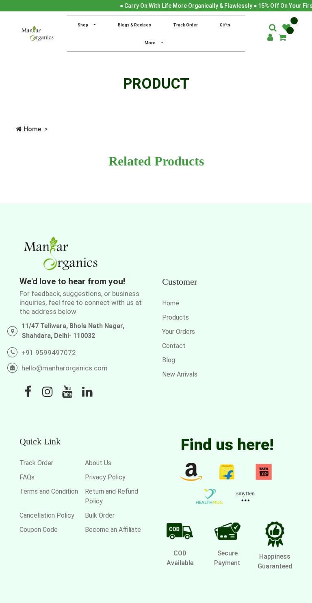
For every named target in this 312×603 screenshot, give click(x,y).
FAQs (27, 477)
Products (175, 317)
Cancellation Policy (47, 515)
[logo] (37, 33)
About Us (98, 463)
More (150, 43)
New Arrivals (179, 374)
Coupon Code (39, 529)
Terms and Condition (49, 491)
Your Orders (178, 331)
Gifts (225, 25)
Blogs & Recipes (134, 25)
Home (31, 129)
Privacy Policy (105, 477)
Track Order (185, 25)
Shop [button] (83, 25)
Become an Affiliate (113, 529)
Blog (168, 360)
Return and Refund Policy (111, 496)
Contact (174, 346)
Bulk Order (100, 515)
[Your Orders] (282, 38)
